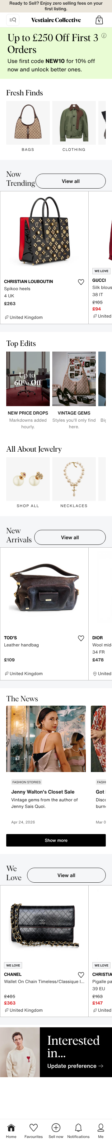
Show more (56, 840)
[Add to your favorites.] (81, 282)
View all (71, 181)
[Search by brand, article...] (12, 20)
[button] (99, 20)
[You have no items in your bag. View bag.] (99, 20)
